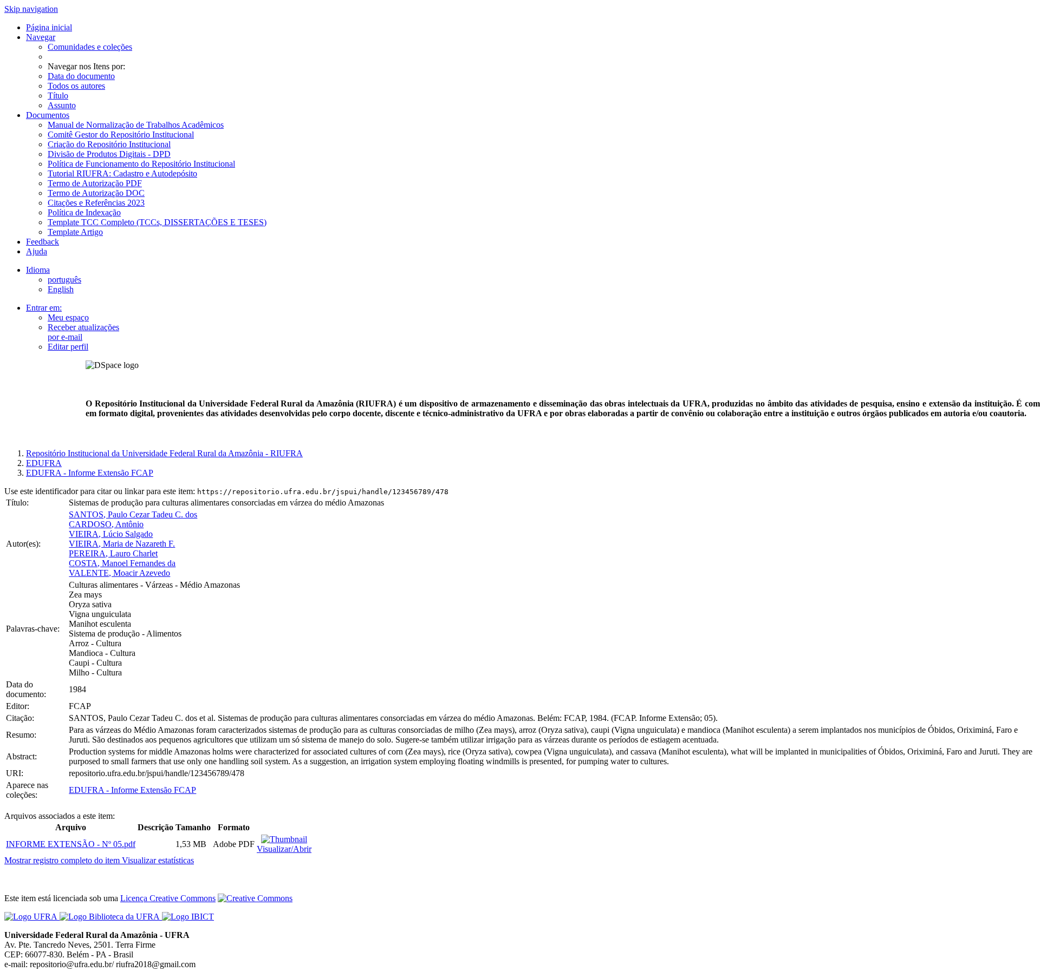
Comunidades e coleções (90, 46)
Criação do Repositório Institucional (109, 144)
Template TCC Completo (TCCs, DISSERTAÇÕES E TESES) (157, 222)
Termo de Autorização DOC (96, 193)
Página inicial (49, 27)
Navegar (40, 37)
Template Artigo (75, 232)
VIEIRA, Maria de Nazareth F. (122, 543)
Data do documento (81, 76)
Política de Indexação (84, 212)
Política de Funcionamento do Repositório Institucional (141, 163)
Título (58, 95)
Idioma (38, 269)
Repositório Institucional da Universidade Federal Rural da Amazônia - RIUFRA (164, 453)
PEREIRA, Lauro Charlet (113, 553)
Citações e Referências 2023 (96, 202)
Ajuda (36, 251)
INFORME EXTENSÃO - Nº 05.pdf (70, 844)
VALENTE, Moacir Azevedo (119, 572)
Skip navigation (31, 9)
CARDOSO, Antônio (106, 524)
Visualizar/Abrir (284, 849)
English (61, 289)
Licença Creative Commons (168, 898)
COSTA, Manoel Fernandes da (122, 563)
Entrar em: (44, 307)
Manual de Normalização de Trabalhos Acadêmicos (136, 124)
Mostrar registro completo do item (63, 860)
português (64, 279)
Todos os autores (76, 85)
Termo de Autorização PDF (95, 183)
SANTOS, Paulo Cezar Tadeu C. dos (133, 514)
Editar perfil (68, 346)
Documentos (47, 115)
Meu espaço (68, 317)
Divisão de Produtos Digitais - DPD (109, 154)
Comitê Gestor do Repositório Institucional (121, 134)
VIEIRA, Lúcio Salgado (111, 534)
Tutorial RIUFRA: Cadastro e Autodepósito (122, 173)
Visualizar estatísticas (158, 860)
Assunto (62, 105)
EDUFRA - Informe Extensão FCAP (89, 472)
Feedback (42, 241)
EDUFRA (44, 463)
